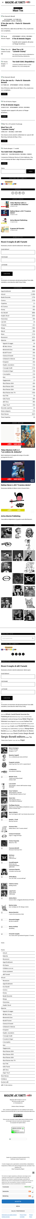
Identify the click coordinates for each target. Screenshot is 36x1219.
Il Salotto (3, 325)
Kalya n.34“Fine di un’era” (12, 857)
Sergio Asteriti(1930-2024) (12, 893)
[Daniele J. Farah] (4, 822)
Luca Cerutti (12, 783)
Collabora (4, 1079)
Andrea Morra (13, 898)
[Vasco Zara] (18, 555)
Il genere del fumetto (17, 228)
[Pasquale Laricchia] (29, 532)
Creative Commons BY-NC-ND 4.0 (9, 1111)
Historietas (4, 319)
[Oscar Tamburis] (6, 555)
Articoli (13, 21)
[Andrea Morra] (4, 900)
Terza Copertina (5, 417)
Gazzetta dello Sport (5, 723)
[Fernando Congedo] (4, 936)
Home (2, 942)
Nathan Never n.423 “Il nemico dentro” (16, 485)
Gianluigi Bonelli (30, 723)
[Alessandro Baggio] (4, 922)
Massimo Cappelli (14, 755)
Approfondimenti (6, 21)
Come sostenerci (8, 971)
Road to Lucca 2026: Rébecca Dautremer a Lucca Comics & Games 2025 (21, 807)
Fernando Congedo (14, 933)
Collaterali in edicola (7, 719)
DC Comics (4, 306)
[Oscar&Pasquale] (4, 865)
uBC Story (6, 402)
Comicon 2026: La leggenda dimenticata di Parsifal (21, 899)
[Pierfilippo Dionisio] (29, 555)
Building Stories (13, 885)
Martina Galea (13, 905)
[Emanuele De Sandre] (18, 614)
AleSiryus (11, 855)
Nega (18, 1206)
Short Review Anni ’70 (9, 1060)
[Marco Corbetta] (6, 567)
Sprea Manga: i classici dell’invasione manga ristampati (20, 786)
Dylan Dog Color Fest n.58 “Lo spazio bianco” (20, 764)
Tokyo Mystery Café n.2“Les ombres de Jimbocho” (19, 203)
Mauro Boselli (17, 731)
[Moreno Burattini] (4, 915)
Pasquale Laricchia (14, 762)
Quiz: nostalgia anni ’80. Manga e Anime (18, 907)
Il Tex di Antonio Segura (21, 39)
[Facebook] (12, 193)
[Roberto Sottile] (29, 615)
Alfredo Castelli (11, 714)
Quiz (4, 377)
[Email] (23, 193)
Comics (3, 300)
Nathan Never (10, 733)
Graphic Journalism (8, 365)
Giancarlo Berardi (14, 723)
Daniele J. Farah (13, 819)
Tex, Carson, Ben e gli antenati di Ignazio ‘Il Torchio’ (21, 935)
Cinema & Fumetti (8, 356)
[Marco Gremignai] (6, 532)
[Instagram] (16, 193)
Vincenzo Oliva (13, 826)
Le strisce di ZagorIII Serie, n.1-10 (13, 750)
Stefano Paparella (14, 841)
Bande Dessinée (5, 297)
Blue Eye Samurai (13, 821)
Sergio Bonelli (29, 733)
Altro (4, 94)
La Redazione (13, 769)
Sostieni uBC (5, 1082)
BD (9, 716)
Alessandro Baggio (14, 919)
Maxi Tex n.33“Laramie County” (19, 50)
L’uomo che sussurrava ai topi (16, 914)
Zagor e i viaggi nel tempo (15, 835)
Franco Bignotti (11, 721)
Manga (3, 328)
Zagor (22, 740)
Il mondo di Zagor (8, 371)
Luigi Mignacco (21, 728)
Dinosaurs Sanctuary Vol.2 (15, 849)
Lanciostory (14, 728)
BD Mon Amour (7, 346)
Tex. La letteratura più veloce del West (18, 757)
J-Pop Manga (4, 728)
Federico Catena (13, 883)
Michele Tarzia (13, 776)
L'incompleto (6, 374)
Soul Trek (5, 395)
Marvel (3, 331)
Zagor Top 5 (6, 405)
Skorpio (27, 737)
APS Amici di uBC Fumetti (18, 1101)
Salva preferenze (18, 1211)
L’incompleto (6, 1042)
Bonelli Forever (7, 352)
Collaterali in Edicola (14, 154)
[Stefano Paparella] (18, 578)
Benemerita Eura (7, 349)
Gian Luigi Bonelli (22, 723)
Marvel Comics (9, 731)
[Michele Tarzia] (4, 779)
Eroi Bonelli (19, 21)
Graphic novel (14, 726)
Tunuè (14, 740)
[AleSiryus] (29, 579)
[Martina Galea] (29, 602)
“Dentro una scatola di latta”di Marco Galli (16, 779)
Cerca (2, 168)
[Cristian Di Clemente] (6, 578)
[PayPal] (19, 193)
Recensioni (4, 337)
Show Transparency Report (18, 1169)
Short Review (18, 131)
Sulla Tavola (6, 399)
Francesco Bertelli (14, 848)
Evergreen (6, 362)
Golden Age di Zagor (5, 726)
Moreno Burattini (13, 912)
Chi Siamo (6, 965)
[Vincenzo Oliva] (29, 567)
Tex (30, 737)
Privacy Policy (22, 282)
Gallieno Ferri (28, 721)
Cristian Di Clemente (14, 833)
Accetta (18, 1201)
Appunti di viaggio (8, 343)
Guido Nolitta (24, 726)
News (2, 334)
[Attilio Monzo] (4, 879)
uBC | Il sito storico (6, 1085)
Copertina (4, 303)
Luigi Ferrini (12, 891)
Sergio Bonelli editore (13, 736)
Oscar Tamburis (13, 791)
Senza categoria (5, 411)
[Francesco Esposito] (18, 590)
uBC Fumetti (6, 974)
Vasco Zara (12, 798)
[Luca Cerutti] (29, 544)
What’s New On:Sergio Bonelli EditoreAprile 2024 (14, 865)
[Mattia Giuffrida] (4, 929)
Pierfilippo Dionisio (14, 805)
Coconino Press (28, 716)
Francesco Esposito (14, 869)
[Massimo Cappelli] (18, 532)
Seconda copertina (6, 408)
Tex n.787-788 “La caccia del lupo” (17, 878)
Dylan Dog (26, 719)
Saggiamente (6, 380)
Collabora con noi (8, 968)
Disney (3, 309)
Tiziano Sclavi (4, 740)
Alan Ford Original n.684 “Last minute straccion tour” (22, 814)
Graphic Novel (5, 316)
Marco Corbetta (13, 812)
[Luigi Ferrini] (6, 602)
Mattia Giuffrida (13, 926)
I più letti (3, 322)
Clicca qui (5, 1119)
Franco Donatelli (20, 721)
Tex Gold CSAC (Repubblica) (23, 62)
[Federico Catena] (29, 591)
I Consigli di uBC (7, 368)
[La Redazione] (6, 544)
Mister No (25, 731)
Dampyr (15, 719)
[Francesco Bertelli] (4, 850)
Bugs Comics (21, 716)
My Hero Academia (13, 921)
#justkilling (11, 928)
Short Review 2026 (8, 389)
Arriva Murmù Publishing (18, 220)
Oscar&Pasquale (13, 862)
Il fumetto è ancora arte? (15, 871)
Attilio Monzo (12, 876)
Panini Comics (18, 733)
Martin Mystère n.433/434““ (17, 793)
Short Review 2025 (8, 386)
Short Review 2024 (8, 383)
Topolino (10, 740)
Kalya (9, 728)
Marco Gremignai (14, 748)
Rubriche (29, 154)
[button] (33, 1173)
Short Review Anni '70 (9, 392)
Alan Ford (3, 714)
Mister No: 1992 (13, 842)
